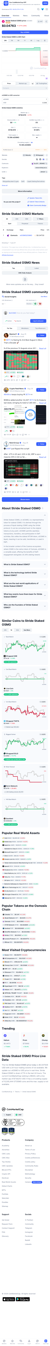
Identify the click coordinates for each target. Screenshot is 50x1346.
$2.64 (19, 993)
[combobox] (25, 88)
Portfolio (5, 1194)
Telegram (28, 1228)
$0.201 (15, 996)
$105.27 (15, 976)
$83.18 (17, 986)
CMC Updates (7, 1166)
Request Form (7, 1224)
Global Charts (7, 1186)
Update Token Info (36, 198)
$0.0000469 (17, 928)
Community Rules (31, 1166)
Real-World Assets (9, 1182)
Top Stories (6, 1162)
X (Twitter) (29, 1220)
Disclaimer (29, 1170)
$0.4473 (16, 989)
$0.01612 (16, 935)
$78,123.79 (16, 962)
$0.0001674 (16, 942)
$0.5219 (18, 918)
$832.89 (15, 979)
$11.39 (16, 1000)
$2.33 (15, 1017)
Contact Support (8, 1228)
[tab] (33, 83)
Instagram (29, 1232)
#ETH (32, 400)
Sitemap (5, 1206)
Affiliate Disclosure (7, 255)
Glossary (5, 1236)
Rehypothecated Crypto (11, 181)
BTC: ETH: (17, 9)
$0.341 (15, 914)
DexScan (5, 1178)
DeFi (22, 181)
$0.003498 (20, 932)
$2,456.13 (17, 972)
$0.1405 (16, 1007)
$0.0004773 (20, 939)
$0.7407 (14, 1010)
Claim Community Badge (38, 205)
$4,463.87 (17, 1003)
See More (44, 296)
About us (28, 1146)
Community (29, 1224)
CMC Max (6, 1158)
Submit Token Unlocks (37, 202)
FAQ (3, 1232)
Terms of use (30, 1150)
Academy (5, 1146)
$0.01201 (18, 958)
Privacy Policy (30, 1154)
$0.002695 (20, 925)
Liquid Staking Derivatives (36, 181)
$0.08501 (17, 1014)
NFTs (4, 1190)
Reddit (27, 1240)
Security (28, 1178)
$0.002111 (16, 955)
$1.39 (13, 969)
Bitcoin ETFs (6, 1170)
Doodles (5, 1202)
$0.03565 (17, 921)
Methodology (30, 1174)
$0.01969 (19, 965)
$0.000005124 (19, 1021)
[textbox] (27, 314)
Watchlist (5, 1198)
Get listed (5, 1220)
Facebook (29, 1236)
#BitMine (7, 394)
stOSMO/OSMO (26, 235)
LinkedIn (28, 1244)
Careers (28, 1182)
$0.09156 (13, 982)
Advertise (5, 1150)
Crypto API (6, 1174)
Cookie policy (30, 1162)
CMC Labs (6, 1154)
